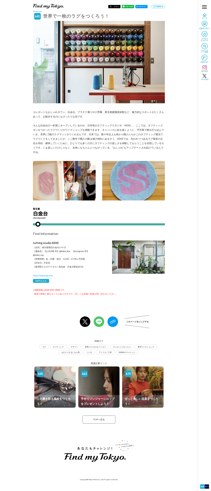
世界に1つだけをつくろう (95, 347)
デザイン (74, 347)
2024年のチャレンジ (127, 352)
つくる (89, 352)
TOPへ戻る (99, 419)
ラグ (44, 347)
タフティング (58, 347)
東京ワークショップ (146, 347)
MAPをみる (41, 281)
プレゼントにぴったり (122, 347)
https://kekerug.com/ (43, 275)
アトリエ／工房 (105, 352)
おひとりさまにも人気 (70, 352)
